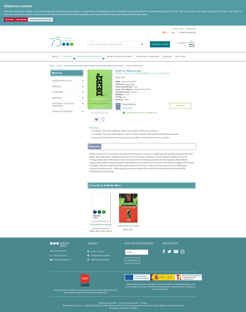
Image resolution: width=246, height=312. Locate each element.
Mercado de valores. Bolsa (125, 134)
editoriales (89, 56)
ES (166, 33)
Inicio (56, 56)
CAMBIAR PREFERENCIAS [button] (40, 19)
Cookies (143, 303)
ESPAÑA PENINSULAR (187, 33)
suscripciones (119, 56)
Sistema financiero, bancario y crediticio (121, 137)
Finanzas (106, 134)
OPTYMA (133, 308)
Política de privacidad (100, 259)
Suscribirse (132, 260)
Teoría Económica (82, 66)
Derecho (57, 86)
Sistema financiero (152, 137)
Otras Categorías (62, 111)
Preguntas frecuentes (100, 255)
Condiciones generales (128, 303)
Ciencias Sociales (62, 81)
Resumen (94, 146)
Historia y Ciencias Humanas (63, 104)
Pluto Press (130, 84)
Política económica (115, 66)
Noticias (180, 56)
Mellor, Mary (121, 77)
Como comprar (97, 251)
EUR (173, 33)
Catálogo (67, 56)
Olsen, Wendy (106, 231)
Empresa (57, 98)
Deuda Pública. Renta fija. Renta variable (158, 134)
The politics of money (101, 224)
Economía (68, 66)
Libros (59, 66)
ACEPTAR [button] (9, 19)
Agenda (167, 56)
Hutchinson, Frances (100, 228)
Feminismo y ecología (128, 226)
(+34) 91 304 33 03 (60, 255)
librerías (147, 56)
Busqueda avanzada (159, 44)
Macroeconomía (98, 66)
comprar (180, 106)
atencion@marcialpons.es (62, 260)
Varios (166, 137)
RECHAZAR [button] (21, 19)
